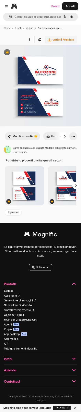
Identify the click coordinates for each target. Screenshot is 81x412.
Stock (18, 28)
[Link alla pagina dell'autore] (7, 150)
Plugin (11, 329)
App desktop (15, 334)
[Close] (75, 407)
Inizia (8, 359)
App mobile (11, 339)
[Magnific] (40, 235)
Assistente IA (12, 295)
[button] (40, 267)
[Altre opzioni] (29, 40)
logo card (13, 212)
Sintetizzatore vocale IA (19, 310)
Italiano (40, 267)
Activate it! (62, 407)
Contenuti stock (14, 315)
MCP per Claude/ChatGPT (21, 320)
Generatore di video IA (18, 305)
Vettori (29, 28)
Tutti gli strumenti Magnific (20, 348)
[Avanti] (64, 136)
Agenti (11, 324)
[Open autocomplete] (8, 16)
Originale (26, 53)
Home (7, 28)
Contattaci (12, 381)
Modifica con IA (20, 137)
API (6, 344)
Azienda (10, 370)
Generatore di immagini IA (20, 300)
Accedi (70, 6)
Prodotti (10, 284)
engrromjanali (20, 152)
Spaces (8, 291)
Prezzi (55, 6)
